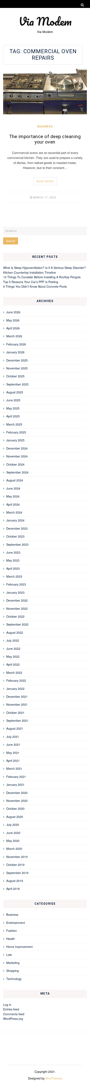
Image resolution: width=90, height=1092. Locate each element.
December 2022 (17, 600)
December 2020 (17, 793)
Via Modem (45, 21)
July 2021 (12, 736)
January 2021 (15, 784)
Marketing (12, 963)
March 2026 (14, 336)
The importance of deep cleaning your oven (45, 139)
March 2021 (14, 768)
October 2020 (15, 808)
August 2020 (14, 817)
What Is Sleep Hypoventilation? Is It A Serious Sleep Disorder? (44, 268)
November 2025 (17, 368)
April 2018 (13, 889)
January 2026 (15, 352)
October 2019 (15, 865)
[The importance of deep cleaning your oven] (45, 91)
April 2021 (13, 760)
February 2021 (16, 777)
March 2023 (14, 576)
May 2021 (12, 753)
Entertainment (15, 923)
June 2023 (13, 552)
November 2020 (17, 801)
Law (9, 954)
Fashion (11, 930)
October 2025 (15, 376)
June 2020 (13, 833)
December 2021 (17, 696)
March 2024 (14, 512)
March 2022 (14, 672)
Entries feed (11, 1009)
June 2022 (13, 648)
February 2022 (16, 680)
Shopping (12, 971)
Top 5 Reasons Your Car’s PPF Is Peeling (30, 282)
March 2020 (14, 848)
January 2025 (15, 440)
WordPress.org (13, 1018)
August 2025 (14, 392)
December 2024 (17, 448)
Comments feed (13, 1014)
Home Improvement (19, 947)
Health (10, 939)
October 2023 (15, 536)
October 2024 (15, 464)
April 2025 (13, 416)
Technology (14, 979)
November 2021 (17, 704)
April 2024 (13, 504)
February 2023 (16, 584)
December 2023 (17, 528)
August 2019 (14, 881)
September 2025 (17, 384)
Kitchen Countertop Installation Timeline (29, 272)
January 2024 (15, 520)
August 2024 (14, 480)
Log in (7, 1005)
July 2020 (12, 824)
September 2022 (17, 624)
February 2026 (16, 344)
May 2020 (12, 841)
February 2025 (16, 432)
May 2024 (12, 496)
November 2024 (17, 456)
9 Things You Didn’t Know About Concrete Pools (35, 286)
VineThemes (53, 1078)
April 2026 (13, 328)
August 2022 (14, 632)
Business (45, 126)
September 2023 (17, 544)
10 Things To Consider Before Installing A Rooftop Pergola (42, 277)
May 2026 (12, 320)
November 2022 (17, 608)
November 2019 (17, 857)
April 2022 (13, 664)
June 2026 (13, 312)
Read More (45, 181)
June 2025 (13, 400)
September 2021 (17, 720)
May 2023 (12, 560)
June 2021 (13, 744)
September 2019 (17, 873)
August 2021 (14, 728)
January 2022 (15, 688)
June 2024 (13, 488)
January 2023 (15, 592)
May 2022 (12, 656)
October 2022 (15, 616)
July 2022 (12, 640)
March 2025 (14, 424)
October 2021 (15, 712)
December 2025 (17, 360)
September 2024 (17, 472)
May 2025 (12, 408)
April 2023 (13, 568)
